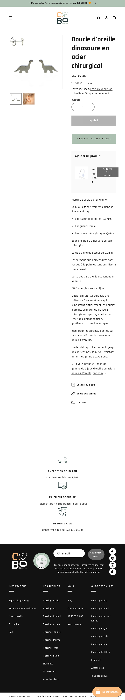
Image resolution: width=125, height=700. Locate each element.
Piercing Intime (51, 655)
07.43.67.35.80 (75, 616)
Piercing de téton (100, 652)
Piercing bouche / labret (101, 618)
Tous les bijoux (51, 679)
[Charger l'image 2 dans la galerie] (29, 99)
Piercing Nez (49, 608)
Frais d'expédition (101, 89)
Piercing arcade (99, 636)
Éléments (96, 660)
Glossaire (14, 624)
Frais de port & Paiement (23, 608)
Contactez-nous (76, 608)
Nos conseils (16, 616)
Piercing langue (99, 628)
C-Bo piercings (23, 696)
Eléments (48, 663)
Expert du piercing (19, 600)
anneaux (98, 373)
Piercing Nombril (52, 616)
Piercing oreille (99, 600)
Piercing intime (99, 644)
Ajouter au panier (110, 172)
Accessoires (49, 671)
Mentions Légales (78, 696)
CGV (65, 696)
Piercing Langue (52, 632)
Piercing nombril (100, 608)
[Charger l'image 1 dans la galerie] (15, 99)
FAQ (11, 632)
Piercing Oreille (51, 600)
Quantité (75, 99)
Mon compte (74, 624)
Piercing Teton (50, 648)
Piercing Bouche (51, 640)
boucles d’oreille (81, 373)
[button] (11, 18)
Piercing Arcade (51, 624)
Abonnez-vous (95, 554)
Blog (70, 600)
